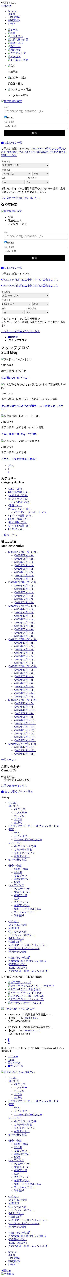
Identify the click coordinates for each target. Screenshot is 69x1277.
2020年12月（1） (24, 609)
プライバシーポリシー (21, 935)
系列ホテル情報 (18, 951)
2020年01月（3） (24, 636)
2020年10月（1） (24, 615)
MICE (17, 882)
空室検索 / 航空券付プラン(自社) (27, 961)
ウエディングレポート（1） (31, 512)
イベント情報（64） (20, 515)
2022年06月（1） (24, 565)
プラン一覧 (16, 1066)
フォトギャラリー (24, 912)
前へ (11, 465)
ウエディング (16, 885)
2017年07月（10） (25, 720)
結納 (16, 898)
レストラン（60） (19, 498)
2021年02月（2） (24, 599)
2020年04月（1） (24, 632)
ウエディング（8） (20, 508)
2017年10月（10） (25, 710)
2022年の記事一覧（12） (23, 552)
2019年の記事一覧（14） (23, 639)
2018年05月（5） (24, 683)
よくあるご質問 (18, 924)
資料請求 (19, 915)
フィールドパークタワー (28, 839)
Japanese (12, 11)
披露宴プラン (22, 905)
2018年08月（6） (24, 673)
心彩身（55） (22, 502)
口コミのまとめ (18, 931)
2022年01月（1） (24, 578)
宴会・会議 (15, 865)
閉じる (7, 1270)
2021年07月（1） (24, 592)
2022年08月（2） (24, 558)
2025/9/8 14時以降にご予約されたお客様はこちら (30, 285)
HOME (14, 337)
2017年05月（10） (25, 726)
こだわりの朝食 (23, 849)
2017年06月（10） (25, 723)
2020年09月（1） (24, 619)
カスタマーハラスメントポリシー (28, 945)
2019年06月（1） (24, 652)
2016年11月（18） (25, 750)
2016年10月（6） (24, 753)
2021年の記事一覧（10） (23, 582)
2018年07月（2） (24, 676)
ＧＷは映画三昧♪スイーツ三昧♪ (19, 434)
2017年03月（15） (25, 733)
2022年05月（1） (24, 568)
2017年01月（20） (25, 740)
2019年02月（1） (24, 659)
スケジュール (22, 902)
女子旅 (18, 819)
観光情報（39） (18, 522)
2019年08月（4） (24, 649)
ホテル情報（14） (19, 492)
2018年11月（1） (24, 669)
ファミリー (20, 812)
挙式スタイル (22, 892)
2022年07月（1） (24, 562)
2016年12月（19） (25, 747)
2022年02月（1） (24, 575)
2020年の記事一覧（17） (23, 605)
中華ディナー (22, 856)
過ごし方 (14, 805)
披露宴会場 (20, 895)
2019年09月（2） (24, 646)
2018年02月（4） (24, 693)
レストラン (15, 842)
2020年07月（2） (24, 622)
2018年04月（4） (24, 686)
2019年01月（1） (24, 663)
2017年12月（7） (24, 703)
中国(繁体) (14, 20)
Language (6, 5)
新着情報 (14, 928)
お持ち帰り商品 (18, 859)
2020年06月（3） (24, 626)
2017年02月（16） (25, 737)
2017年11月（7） (24, 706)
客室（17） (15, 505)
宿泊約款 (14, 941)
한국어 (11, 23)
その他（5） (16, 529)
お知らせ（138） (18, 495)
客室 (11, 829)
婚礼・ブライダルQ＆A (27, 908)
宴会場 (18, 872)
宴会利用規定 (22, 879)
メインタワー (22, 836)
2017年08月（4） (24, 716)
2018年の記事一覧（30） (23, 666)
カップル (19, 816)
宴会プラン (20, 875)
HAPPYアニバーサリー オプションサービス (34, 826)
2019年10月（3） (24, 642)
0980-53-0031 (32, 1018)
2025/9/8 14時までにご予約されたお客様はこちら (30, 279)
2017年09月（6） (24, 713)
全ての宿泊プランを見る (18, 791)
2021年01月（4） (24, 602)
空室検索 (15, 1062)
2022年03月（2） (24, 572)
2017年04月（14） (25, 730)
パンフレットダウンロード (24, 948)
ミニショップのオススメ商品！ (19, 459)
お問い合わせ (16, 938)
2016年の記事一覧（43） (23, 743)
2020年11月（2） (24, 612)
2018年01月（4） (24, 696)
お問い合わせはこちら (14, 785)
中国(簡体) (14, 17)
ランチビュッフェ (24, 853)
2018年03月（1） (24, 689)
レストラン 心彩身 (25, 846)
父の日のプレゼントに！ (15, 377)
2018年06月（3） (24, 679)
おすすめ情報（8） (20, 525)
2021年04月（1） (24, 595)
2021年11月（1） (24, 585)
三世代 (18, 822)
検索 (34, 133)
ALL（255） (16, 488)
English (11, 13)
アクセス (14, 921)
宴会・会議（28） (19, 519)
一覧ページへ (9, 535)
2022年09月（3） (24, 555)
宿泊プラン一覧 (13, 142)
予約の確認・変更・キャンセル (27, 971)
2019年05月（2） (24, 656)
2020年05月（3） (24, 629)
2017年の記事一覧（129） (24, 700)
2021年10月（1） (24, 589)
